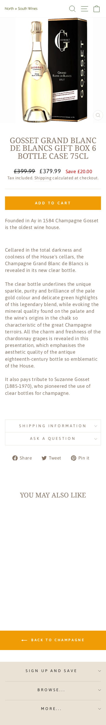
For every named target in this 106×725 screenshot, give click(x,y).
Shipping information (53, 426)
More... (51, 708)
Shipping (43, 178)
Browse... (51, 690)
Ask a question (53, 438)
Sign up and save (52, 671)
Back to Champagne (57, 640)
